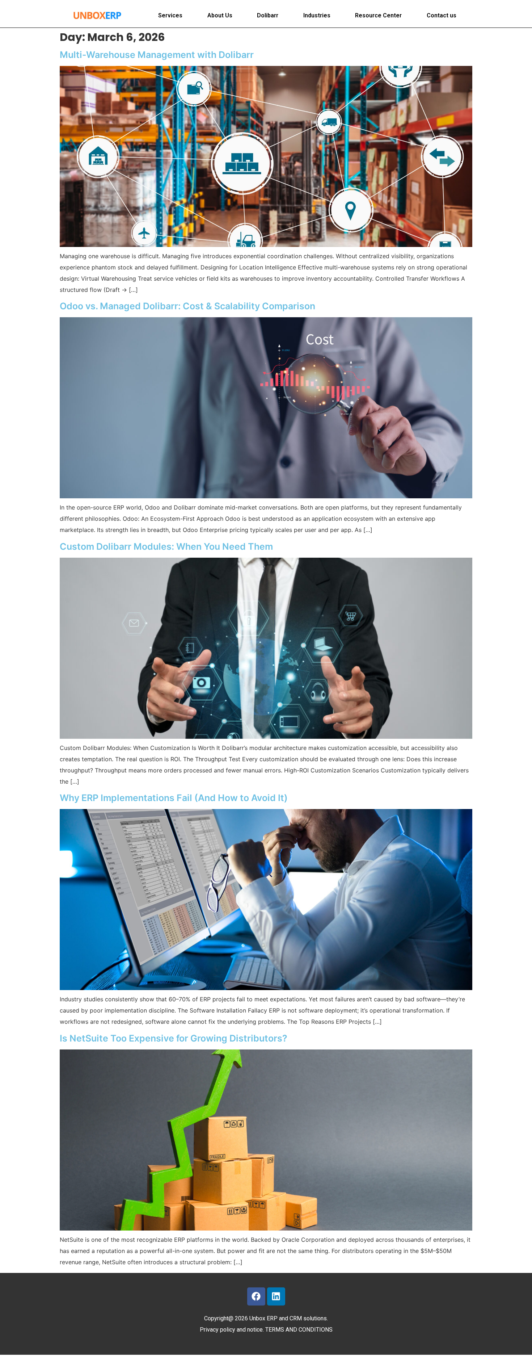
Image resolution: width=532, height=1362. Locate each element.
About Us (219, 15)
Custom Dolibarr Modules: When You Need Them (166, 546)
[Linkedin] (276, 1296)
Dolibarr (267, 15)
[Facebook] (256, 1296)
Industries (316, 15)
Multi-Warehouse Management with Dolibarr (157, 54)
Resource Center (378, 15)
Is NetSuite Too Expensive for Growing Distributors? (173, 1038)
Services (170, 15)
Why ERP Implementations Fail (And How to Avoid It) (174, 797)
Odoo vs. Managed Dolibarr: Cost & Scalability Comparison (187, 306)
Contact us (441, 15)
